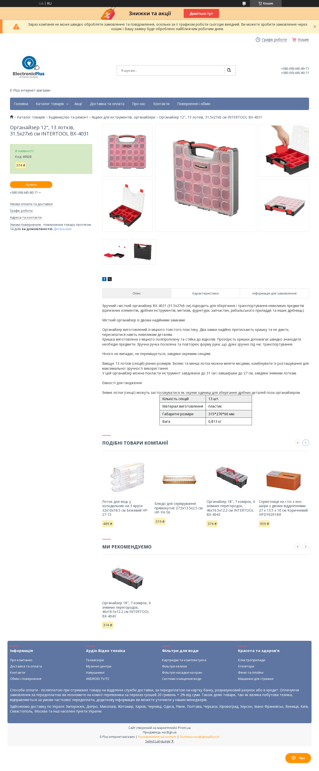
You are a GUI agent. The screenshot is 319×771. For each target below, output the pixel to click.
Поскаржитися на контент (157, 737)
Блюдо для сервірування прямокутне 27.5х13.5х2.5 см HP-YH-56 (179, 508)
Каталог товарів (50, 104)
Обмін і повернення (25, 678)
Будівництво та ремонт (68, 117)
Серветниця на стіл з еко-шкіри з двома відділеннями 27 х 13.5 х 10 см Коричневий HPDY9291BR (283, 508)
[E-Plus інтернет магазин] (28, 67)
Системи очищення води (181, 678)
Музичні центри (98, 666)
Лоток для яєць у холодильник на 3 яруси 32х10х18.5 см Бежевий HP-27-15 (125, 508)
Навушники (95, 672)
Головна (21, 104)
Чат (302, 758)
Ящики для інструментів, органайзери (123, 117)
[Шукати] (228, 70)
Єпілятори (246, 666)
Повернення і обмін (193, 104)
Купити (31, 184)
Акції (78, 104)
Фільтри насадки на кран (182, 672)
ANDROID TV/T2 (97, 678)
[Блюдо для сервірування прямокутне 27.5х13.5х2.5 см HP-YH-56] (180, 479)
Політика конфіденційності (199, 737)
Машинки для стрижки (255, 678)
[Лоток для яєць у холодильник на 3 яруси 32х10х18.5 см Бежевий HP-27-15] (127, 477)
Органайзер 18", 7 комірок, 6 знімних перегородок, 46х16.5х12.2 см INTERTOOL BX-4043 (231, 508)
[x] (110, 279)
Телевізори (95, 660)
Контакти (161, 104)
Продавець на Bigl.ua (159, 732)
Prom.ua (184, 727)
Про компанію (21, 660)
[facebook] (104, 279)
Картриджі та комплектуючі (184, 660)
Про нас (139, 104)
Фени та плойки (250, 672)
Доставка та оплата (107, 104)
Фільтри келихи (174, 666)
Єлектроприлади (251, 660)
